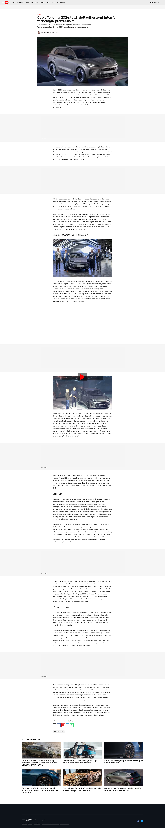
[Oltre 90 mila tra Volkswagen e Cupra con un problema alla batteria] (82, 750)
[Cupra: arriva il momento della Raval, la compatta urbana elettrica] (123, 777)
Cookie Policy (72, 810)
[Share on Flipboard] (63, 725)
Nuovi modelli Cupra (58, 731)
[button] (3, 3)
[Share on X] (54, 725)
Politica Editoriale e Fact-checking (101, 810)
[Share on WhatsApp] (72, 725)
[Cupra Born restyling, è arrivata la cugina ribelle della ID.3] (123, 750)
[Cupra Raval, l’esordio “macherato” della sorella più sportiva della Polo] (82, 777)
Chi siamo (24, 810)
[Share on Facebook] (59, 725)
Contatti (47, 810)
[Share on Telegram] (67, 725)
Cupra (39, 14)
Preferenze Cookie (124, 810)
